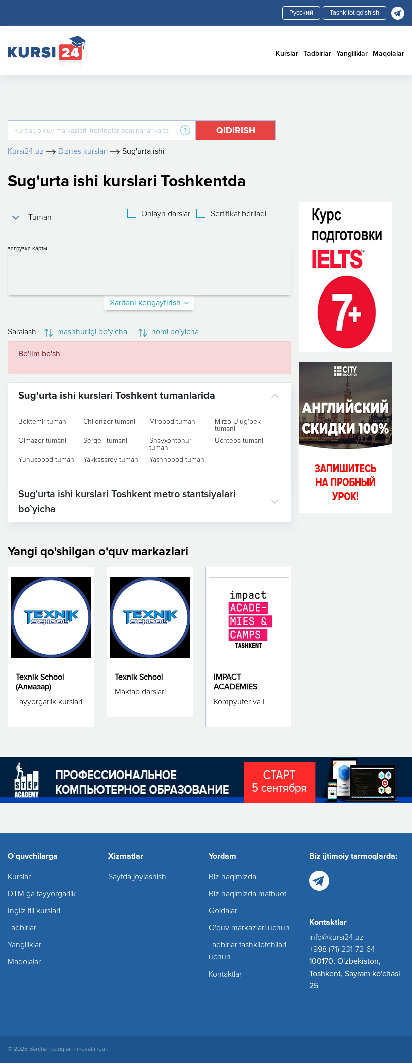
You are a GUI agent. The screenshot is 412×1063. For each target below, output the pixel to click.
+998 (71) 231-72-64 (342, 949)
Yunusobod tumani (47, 459)
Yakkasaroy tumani (111, 459)
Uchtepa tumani (239, 440)
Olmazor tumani (42, 440)
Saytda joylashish (137, 877)
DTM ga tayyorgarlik (42, 894)
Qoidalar (223, 911)
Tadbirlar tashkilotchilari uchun (247, 951)
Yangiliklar (352, 53)
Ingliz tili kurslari (34, 911)
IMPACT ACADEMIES (235, 682)
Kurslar (287, 53)
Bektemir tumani (43, 421)
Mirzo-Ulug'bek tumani (238, 425)
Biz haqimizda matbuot (247, 894)
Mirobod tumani (173, 421)
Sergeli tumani (105, 440)
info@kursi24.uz (336, 937)
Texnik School (139, 677)
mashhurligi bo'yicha (91, 332)
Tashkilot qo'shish (354, 13)
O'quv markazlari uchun (249, 928)
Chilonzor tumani (109, 421)
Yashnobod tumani (177, 459)
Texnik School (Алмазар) (40, 682)
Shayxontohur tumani (170, 444)
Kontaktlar (225, 974)
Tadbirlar (317, 53)
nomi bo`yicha (174, 332)
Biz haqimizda (232, 877)
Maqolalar (388, 53)
